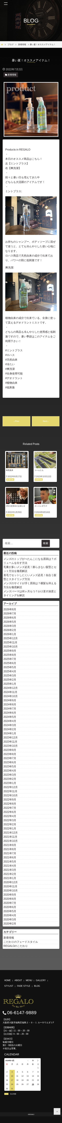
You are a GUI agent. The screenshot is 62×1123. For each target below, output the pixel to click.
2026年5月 (9, 621)
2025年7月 (9, 659)
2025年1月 (9, 683)
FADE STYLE (23, 986)
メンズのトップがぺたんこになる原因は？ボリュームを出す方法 (29, 561)
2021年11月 (10, 836)
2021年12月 (10, 832)
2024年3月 (9, 725)
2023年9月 (9, 750)
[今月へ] (32, 1060)
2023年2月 (9, 778)
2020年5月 (9, 911)
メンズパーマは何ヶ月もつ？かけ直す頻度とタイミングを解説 (29, 593)
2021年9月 (9, 845)
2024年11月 (10, 692)
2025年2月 (9, 679)
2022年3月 (9, 820)
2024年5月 (9, 716)
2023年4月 (9, 770)
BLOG (37, 986)
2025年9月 (9, 650)
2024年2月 (9, 729)
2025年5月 (9, 667)
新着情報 (8, 937)
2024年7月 (9, 708)
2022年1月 (9, 828)
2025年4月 (9, 671)
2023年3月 (9, 774)
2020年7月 (9, 903)
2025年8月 (9, 654)
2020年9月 (9, 894)
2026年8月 (9, 609)
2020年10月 (10, 890)
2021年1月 (9, 878)
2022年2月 (9, 824)
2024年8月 (9, 704)
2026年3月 (9, 626)
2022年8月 (9, 803)
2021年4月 (9, 865)
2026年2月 (9, 630)
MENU (29, 980)
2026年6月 (9, 617)
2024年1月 (9, 733)
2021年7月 (9, 853)
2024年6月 (9, 712)
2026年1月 (9, 634)
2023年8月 (9, 754)
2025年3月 (9, 675)
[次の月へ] (38, 1060)
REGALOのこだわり (15, 946)
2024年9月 (9, 700)
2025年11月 (10, 642)
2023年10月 (10, 745)
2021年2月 (9, 874)
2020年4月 (9, 915)
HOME (7, 980)
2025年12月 (10, 638)
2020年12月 (10, 882)
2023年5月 (9, 766)
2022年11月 (10, 791)
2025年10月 (10, 646)
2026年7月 (9, 613)
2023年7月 (9, 758)
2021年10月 (10, 841)
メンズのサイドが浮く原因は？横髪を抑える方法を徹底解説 (29, 585)
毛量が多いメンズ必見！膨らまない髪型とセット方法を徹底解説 (29, 569)
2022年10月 (10, 795)
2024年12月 (10, 688)
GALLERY (41, 980)
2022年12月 (10, 787)
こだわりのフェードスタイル (20, 941)
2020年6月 (9, 907)
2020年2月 (9, 923)
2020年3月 (9, 919)
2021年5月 (9, 861)
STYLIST (8, 986)
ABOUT (18, 980)
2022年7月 (9, 807)
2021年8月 (9, 849)
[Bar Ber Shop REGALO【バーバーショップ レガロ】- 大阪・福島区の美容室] (57, 1111)
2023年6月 (9, 762)
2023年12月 (10, 737)
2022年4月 (9, 816)
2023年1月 (9, 783)
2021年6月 (9, 857)
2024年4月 (9, 721)
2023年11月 (10, 741)
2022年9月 (9, 799)
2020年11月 (10, 886)
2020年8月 (9, 898)
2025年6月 (9, 663)
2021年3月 (9, 869)
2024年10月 (10, 696)
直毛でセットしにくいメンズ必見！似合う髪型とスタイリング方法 (29, 577)
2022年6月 (9, 812)
